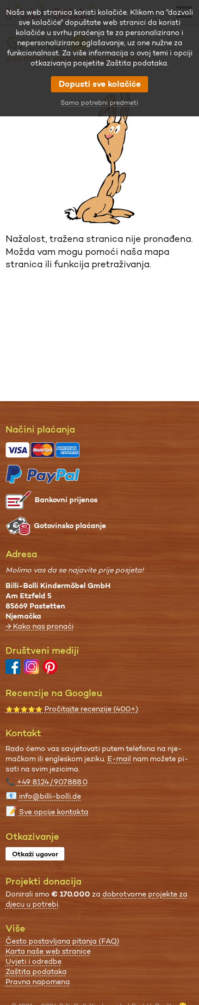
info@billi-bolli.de (50, 796)
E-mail (119, 758)
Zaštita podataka (36, 971)
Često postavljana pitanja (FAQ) (62, 941)
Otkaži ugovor (35, 854)
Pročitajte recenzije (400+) (72, 708)
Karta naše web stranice (48, 951)
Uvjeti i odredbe (34, 961)
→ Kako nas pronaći (40, 626)
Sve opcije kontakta (53, 811)
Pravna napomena (38, 981)
